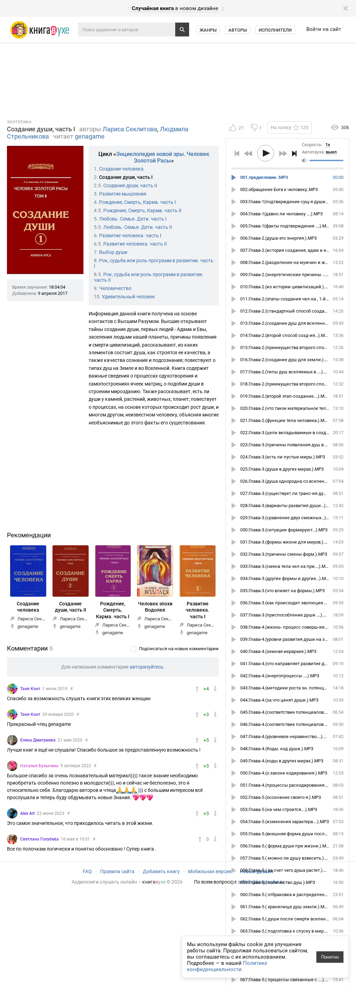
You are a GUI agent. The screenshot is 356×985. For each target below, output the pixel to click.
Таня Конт (30, 688)
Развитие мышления (122, 194)
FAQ (87, 871)
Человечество (115, 288)
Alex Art (27, 813)
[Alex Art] (12, 813)
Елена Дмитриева (38, 740)
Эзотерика (19, 122)
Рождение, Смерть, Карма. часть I (137, 202)
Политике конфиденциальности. (227, 966)
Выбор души (113, 252)
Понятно (330, 957)
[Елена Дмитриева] (12, 740)
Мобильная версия (210, 871)
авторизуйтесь (146, 667)
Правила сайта (117, 871)
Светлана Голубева (39, 839)
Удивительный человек (128, 296)
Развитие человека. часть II (135, 244)
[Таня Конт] (12, 689)
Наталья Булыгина (39, 765)
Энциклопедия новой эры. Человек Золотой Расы (162, 157)
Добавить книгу (161, 871)
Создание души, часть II (130, 185)
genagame (90, 136)
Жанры (208, 30)
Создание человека (121, 169)
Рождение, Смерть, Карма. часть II (142, 210)
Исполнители (275, 30)
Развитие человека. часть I (130, 235)
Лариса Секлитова (130, 129)
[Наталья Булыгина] (12, 766)
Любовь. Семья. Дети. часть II (137, 227)
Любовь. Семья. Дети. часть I (133, 219)
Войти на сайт (323, 29)
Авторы (237, 30)
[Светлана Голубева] (12, 839)
